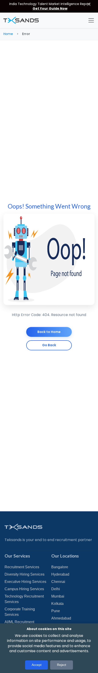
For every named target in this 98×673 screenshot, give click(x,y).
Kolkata (57, 604)
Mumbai (57, 596)
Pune (55, 611)
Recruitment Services (22, 567)
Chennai (58, 582)
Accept (36, 665)
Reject (61, 665)
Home (8, 34)
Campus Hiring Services (24, 589)
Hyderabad (60, 574)
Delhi (55, 589)
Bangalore (59, 567)
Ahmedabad (61, 618)
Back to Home (49, 332)
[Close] (88, 4)
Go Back (49, 345)
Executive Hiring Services (25, 582)
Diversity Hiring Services (24, 574)
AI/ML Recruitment (19, 622)
